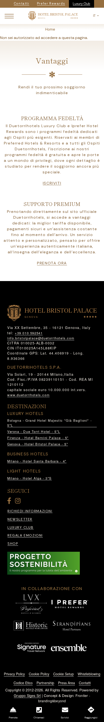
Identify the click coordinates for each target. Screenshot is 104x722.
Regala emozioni (25, 535)
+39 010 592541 (29, 333)
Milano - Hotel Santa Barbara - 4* (37, 461)
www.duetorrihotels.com (28, 395)
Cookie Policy (39, 673)
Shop (12, 544)
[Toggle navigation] (9, 16)
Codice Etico (23, 682)
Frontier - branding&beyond (64, 698)
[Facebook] (10, 501)
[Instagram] (18, 501)
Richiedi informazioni (29, 511)
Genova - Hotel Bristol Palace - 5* (37, 444)
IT (94, 16)
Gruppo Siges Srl (27, 695)
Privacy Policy (14, 673)
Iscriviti (52, 183)
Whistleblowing (89, 673)
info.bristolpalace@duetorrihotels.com (40, 338)
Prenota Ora (52, 263)
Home (50, 29)
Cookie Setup (63, 673)
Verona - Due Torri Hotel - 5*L (33, 431)
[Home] (53, 15)
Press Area (66, 682)
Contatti (85, 682)
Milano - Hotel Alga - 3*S (29, 478)
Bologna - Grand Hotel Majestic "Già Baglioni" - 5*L (49, 422)
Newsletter (19, 519)
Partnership (45, 682)
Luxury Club (81, 4)
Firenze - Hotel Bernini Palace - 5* (38, 437)
